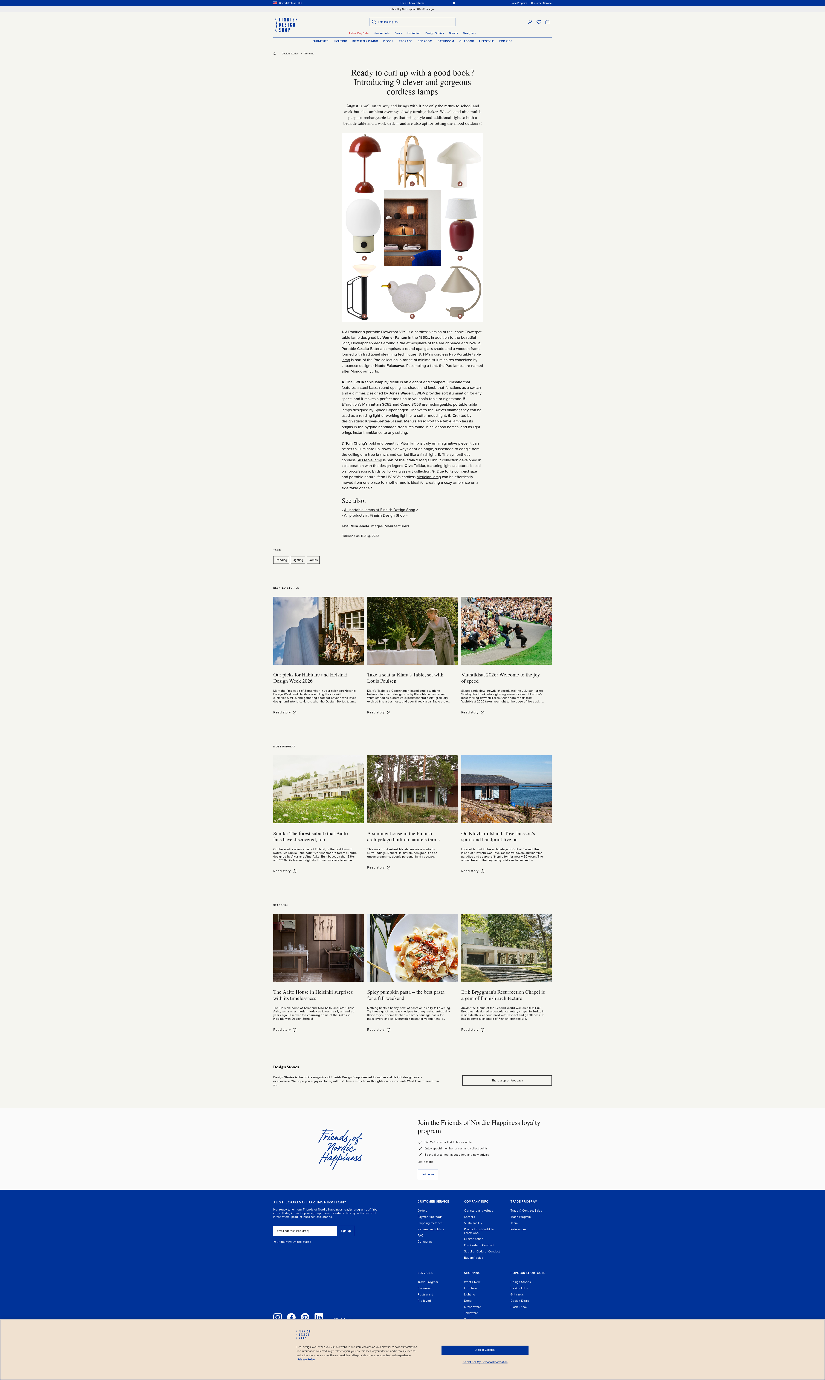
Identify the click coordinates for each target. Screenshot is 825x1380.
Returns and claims (431, 1229)
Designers (469, 33)
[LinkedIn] (319, 1317)
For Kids (505, 41)
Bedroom (425, 41)
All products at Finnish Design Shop (374, 515)
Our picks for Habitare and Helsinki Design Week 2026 (310, 677)
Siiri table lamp (369, 460)
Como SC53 (410, 404)
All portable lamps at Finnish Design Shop (379, 509)
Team (514, 1223)
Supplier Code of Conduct (482, 1251)
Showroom (425, 1288)
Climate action (473, 1239)
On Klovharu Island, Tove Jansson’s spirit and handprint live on (498, 836)
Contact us (425, 1241)
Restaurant (425, 1294)
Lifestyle (486, 41)
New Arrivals (382, 33)
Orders (423, 1210)
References (518, 1229)
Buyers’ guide (473, 1258)
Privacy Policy (306, 1359)
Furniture (321, 41)
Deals (398, 33)
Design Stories (434, 33)
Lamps (313, 560)
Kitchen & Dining (365, 41)
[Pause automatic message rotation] (454, 3)
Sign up (346, 1231)
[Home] (274, 53)
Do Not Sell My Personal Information (485, 1362)
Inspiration (413, 33)
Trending (309, 53)
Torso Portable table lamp (439, 421)
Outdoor (466, 41)
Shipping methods (430, 1223)
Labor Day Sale (358, 33)
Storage (405, 41)
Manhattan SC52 (377, 404)
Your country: (282, 1242)
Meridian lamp (429, 476)
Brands (453, 33)
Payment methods (430, 1217)
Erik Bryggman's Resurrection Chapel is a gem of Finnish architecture (503, 994)
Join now (428, 1174)
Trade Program (520, 1217)
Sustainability (473, 1223)
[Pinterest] (305, 1317)
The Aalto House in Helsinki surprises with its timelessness (313, 994)
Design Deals (519, 1301)
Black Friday (518, 1307)
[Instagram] (277, 1317)
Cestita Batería (369, 348)
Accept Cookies (485, 1350)
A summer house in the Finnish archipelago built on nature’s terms (403, 836)
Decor (388, 41)
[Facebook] (291, 1317)
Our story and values (478, 1210)
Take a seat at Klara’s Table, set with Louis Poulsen (405, 677)
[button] (530, 22)
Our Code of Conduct (479, 1245)
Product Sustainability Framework (479, 1231)
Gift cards (517, 1294)
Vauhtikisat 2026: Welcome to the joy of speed (500, 677)
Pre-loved (424, 1301)
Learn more (425, 1162)
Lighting (340, 41)
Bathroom (446, 41)
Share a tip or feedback (507, 1080)
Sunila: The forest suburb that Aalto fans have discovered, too (310, 836)
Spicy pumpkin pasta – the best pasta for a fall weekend (406, 994)
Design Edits (519, 1288)
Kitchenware (472, 1307)
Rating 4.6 (421, 3)
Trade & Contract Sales (526, 1210)
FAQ (420, 1235)
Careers (469, 1217)
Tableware (471, 1313)
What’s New (472, 1282)
